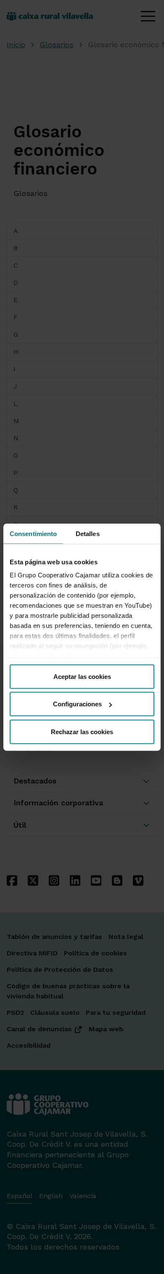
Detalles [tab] (88, 533)
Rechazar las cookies (82, 731)
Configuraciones (77, 704)
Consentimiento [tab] (33, 533)
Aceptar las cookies (82, 676)
